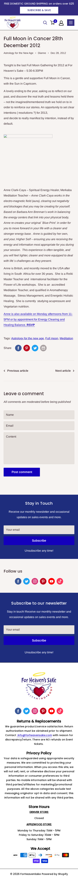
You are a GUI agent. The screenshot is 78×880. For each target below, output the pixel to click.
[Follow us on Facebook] (18, 581)
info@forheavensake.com (34, 735)
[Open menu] (70, 22)
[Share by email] (43, 348)
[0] (52, 23)
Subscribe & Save (39, 10)
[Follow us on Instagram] (35, 581)
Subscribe (39, 540)
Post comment (22, 472)
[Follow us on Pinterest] (43, 581)
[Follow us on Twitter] (26, 581)
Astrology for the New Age (18, 52)
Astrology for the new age (27, 338)
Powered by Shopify (55, 874)
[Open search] (45, 23)
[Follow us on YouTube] (51, 581)
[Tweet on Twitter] (35, 348)
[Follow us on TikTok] (60, 581)
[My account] (61, 23)
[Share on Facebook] (18, 348)
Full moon (51, 338)
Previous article (17, 370)
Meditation (66, 338)
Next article (63, 370)
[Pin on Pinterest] (26, 348)
